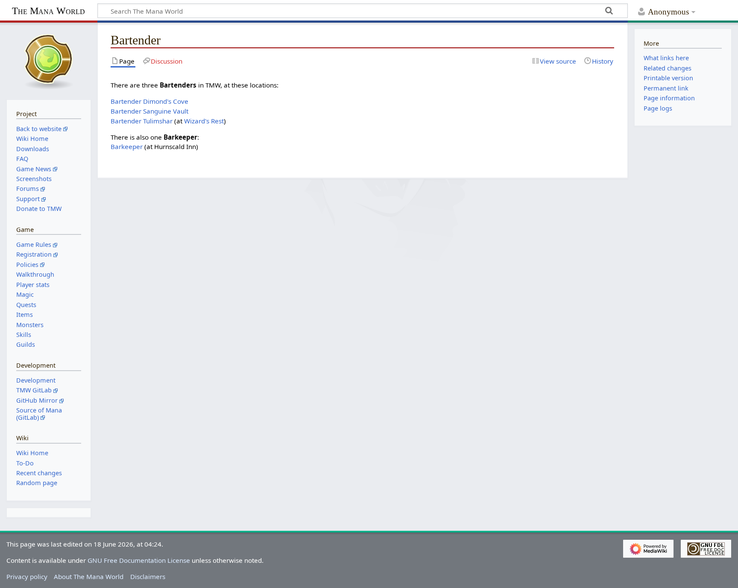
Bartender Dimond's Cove (149, 101)
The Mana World (48, 11)
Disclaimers (147, 576)
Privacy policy (26, 576)
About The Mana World (88, 576)
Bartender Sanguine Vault (149, 111)
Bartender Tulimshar (142, 121)
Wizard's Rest (204, 121)
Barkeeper (127, 146)
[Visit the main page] (48, 60)
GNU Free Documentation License (139, 560)
